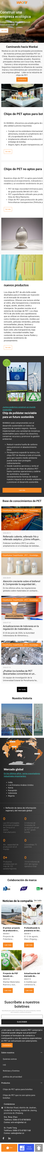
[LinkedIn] (9, 1138)
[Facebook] (3, 1138)
